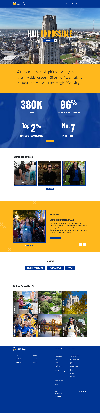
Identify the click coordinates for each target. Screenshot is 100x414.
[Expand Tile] (36, 292)
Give (69, 348)
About (43, 3)
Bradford (56, 381)
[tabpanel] (50, 226)
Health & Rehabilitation (74, 366)
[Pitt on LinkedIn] (81, 391)
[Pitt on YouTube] (85, 391)
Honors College (72, 367)
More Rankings (50, 141)
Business (71, 358)
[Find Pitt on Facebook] (83, 391)
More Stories (50, 188)
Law (71, 369)
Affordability (57, 358)
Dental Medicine (73, 360)
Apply (70, 268)
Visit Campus (55, 268)
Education (72, 362)
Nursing (71, 372)
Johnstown (56, 384)
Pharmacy (72, 373)
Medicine (71, 370)
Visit (59, 348)
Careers (73, 348)
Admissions (57, 3)
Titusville (56, 385)
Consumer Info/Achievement (59, 360)
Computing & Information (74, 359)
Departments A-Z (57, 363)
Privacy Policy (57, 370)
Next (84, 244)
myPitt (65, 348)
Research (65, 3)
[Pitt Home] (19, 349)
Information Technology (58, 366)
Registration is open (55, 237)
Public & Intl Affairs (73, 374)
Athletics (78, 3)
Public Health (72, 376)
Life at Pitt (71, 3)
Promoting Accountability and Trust (60, 371)
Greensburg (56, 383)
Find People (56, 365)
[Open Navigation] (86, 4)
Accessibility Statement (58, 356)
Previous (80, 244)
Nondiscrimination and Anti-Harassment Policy (61, 368)
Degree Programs (35, 268)
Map (62, 348)
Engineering (72, 363)
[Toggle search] (84, 4)
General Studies (73, 365)
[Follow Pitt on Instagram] (79, 391)
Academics (50, 3)
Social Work (72, 377)
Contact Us (56, 362)
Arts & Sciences (73, 356)
